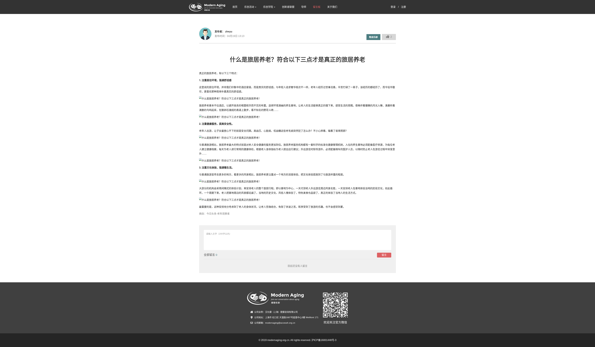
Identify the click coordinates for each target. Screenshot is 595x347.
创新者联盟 (288, 7)
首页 (234, 7)
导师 (303, 7)
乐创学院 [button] (268, 7)
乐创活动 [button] (249, 7)
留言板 (316, 7)
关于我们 (332, 7)
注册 (403, 7)
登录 (393, 7)
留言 (384, 255)
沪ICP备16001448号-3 (323, 340)
